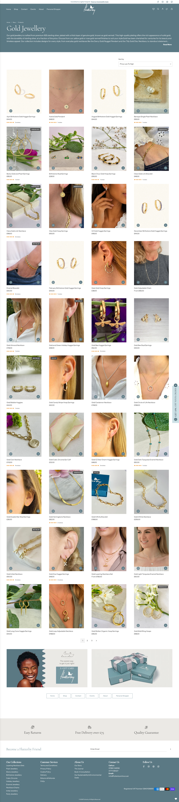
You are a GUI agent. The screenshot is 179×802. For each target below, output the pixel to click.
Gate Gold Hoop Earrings (101, 288)
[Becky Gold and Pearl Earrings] (24, 149)
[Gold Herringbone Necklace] (66, 492)
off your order (175, 402)
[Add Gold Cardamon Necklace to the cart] (123, 396)
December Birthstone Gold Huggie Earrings (150, 231)
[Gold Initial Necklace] (24, 549)
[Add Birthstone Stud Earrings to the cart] (80, 168)
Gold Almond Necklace (15, 345)
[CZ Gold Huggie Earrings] (109, 206)
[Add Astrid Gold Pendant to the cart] (80, 110)
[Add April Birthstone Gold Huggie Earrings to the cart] (38, 110)
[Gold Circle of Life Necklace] (151, 377)
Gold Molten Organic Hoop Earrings (105, 631)
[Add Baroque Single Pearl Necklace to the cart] (165, 110)
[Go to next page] (96, 640)
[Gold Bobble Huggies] (24, 377)
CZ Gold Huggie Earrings (101, 231)
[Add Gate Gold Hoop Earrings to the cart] (123, 282)
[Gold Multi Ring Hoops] (151, 606)
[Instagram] (162, 2)
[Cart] (171, 9)
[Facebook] (158, 2)
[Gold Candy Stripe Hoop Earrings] (66, 377)
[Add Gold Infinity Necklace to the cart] (165, 511)
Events (92, 696)
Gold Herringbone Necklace (59, 517)
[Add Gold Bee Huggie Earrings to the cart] (123, 339)
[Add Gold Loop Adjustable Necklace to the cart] (80, 625)
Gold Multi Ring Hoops (142, 631)
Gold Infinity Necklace (142, 517)
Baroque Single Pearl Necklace (146, 117)
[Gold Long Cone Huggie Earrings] (24, 606)
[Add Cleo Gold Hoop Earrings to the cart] (80, 225)
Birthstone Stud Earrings (58, 174)
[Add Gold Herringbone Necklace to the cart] (80, 511)
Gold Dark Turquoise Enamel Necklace (148, 460)
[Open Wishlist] (176, 799)
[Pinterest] (167, 2)
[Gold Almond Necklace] (24, 320)
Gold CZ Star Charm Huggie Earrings (106, 460)
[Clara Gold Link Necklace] (24, 206)
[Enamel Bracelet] (24, 263)
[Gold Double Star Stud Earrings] (24, 492)
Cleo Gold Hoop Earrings (58, 231)
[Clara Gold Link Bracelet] (151, 149)
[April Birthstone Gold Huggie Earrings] (24, 92)
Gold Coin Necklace (14, 460)
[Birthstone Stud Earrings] (66, 149)
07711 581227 (113, 771)
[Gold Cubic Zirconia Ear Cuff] (66, 435)
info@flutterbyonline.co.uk (119, 776)
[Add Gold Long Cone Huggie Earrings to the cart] (38, 625)
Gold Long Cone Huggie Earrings (19, 631)
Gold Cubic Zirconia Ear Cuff (60, 460)
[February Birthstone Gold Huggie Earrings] (66, 263)
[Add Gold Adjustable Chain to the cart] (165, 282)
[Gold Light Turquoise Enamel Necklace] (151, 549)
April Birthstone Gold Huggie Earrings (21, 117)
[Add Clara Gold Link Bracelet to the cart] (165, 168)
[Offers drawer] (167, 9)
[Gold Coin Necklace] (24, 435)
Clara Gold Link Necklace (16, 231)
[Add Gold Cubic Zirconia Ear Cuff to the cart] (80, 454)
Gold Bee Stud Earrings (143, 345)
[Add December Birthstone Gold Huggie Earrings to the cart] (165, 225)
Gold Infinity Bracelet (100, 517)
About (105, 696)
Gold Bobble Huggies (15, 402)
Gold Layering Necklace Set (102, 574)
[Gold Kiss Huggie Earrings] (66, 549)
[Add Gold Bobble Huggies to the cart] (38, 396)
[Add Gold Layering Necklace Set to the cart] (123, 568)
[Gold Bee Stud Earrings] (151, 320)
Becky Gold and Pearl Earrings (18, 174)
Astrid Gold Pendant (57, 117)
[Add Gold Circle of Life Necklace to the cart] (165, 396)
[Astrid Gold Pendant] (66, 92)
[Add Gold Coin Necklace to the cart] (38, 454)
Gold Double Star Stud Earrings (18, 517)
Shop (65, 696)
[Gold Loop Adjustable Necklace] (66, 606)
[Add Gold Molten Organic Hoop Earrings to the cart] (123, 625)
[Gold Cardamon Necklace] (109, 377)
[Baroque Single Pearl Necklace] (151, 92)
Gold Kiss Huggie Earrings (59, 574)
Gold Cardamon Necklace (101, 402)
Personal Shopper (122, 696)
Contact (78, 696)
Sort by (121, 59)
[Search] (158, 9)
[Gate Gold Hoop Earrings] (109, 263)
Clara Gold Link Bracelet (143, 174)
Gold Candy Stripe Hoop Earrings (61, 402)
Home (52, 696)
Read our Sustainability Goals (99, 2)
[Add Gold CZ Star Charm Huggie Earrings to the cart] (123, 454)
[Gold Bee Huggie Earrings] (109, 320)
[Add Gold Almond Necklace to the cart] (38, 339)
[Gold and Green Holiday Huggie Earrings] (66, 320)
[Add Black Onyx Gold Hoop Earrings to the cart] (123, 168)
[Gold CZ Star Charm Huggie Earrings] (109, 435)
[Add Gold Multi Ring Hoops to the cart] (165, 625)
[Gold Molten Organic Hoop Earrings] (109, 606)
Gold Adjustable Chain (142, 288)
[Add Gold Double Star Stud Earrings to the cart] (38, 511)
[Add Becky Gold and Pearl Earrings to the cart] (38, 168)
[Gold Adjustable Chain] (151, 263)
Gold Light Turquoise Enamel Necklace (149, 574)
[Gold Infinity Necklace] (151, 492)
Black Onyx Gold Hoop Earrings (103, 174)
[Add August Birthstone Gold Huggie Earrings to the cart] (123, 110)
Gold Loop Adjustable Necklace (61, 631)
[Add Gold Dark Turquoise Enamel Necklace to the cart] (165, 454)
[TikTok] (171, 2)
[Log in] (162, 9)
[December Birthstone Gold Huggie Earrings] (151, 206)
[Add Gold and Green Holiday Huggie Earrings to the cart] (80, 339)
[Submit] (170, 749)
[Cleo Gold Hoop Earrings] (66, 206)
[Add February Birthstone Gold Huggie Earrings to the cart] (80, 282)
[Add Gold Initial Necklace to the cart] (38, 568)
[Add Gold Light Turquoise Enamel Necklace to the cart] (165, 568)
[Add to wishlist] (10, 110)
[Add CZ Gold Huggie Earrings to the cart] (123, 225)
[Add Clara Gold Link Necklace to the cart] (38, 225)
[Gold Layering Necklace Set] (109, 549)
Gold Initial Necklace (14, 574)
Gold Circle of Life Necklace (144, 402)
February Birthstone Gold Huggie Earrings (65, 288)
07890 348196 (114, 768)
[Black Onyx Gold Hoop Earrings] (109, 149)
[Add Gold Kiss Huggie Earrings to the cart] (80, 568)
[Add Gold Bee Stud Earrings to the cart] (165, 339)
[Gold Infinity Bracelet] (109, 492)
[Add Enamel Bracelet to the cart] (38, 282)
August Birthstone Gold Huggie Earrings (107, 117)
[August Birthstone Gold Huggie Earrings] (109, 92)
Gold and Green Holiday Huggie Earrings (64, 345)
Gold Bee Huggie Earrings (101, 345)
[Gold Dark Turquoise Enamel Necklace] (151, 435)
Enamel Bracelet (13, 288)
